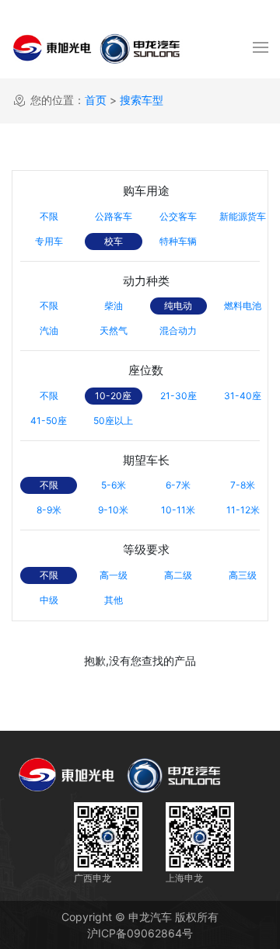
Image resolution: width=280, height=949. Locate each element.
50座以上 (113, 420)
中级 (49, 600)
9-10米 (113, 510)
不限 (49, 216)
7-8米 (242, 485)
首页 (96, 99)
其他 (113, 600)
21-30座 (178, 396)
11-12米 (243, 510)
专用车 (49, 241)
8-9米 (49, 510)
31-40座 (242, 396)
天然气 (114, 330)
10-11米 (178, 510)
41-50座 (48, 420)
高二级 (178, 575)
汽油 (49, 330)
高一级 (114, 575)
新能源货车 (242, 216)
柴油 (113, 305)
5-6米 (113, 485)
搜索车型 (141, 99)
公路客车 (113, 216)
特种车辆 (178, 241)
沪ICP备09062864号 (140, 933)
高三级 (243, 575)
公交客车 (178, 216)
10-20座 (113, 396)
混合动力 (178, 330)
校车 (113, 241)
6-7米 (178, 485)
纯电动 (178, 305)
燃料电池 (242, 305)
